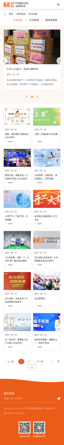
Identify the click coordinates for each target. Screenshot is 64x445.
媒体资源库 (51, 20)
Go (32, 367)
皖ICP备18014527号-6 (14, 413)
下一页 (40, 361)
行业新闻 (34, 20)
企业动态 (17, 20)
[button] (3, 61)
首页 (11, 14)
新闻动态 (21, 14)
